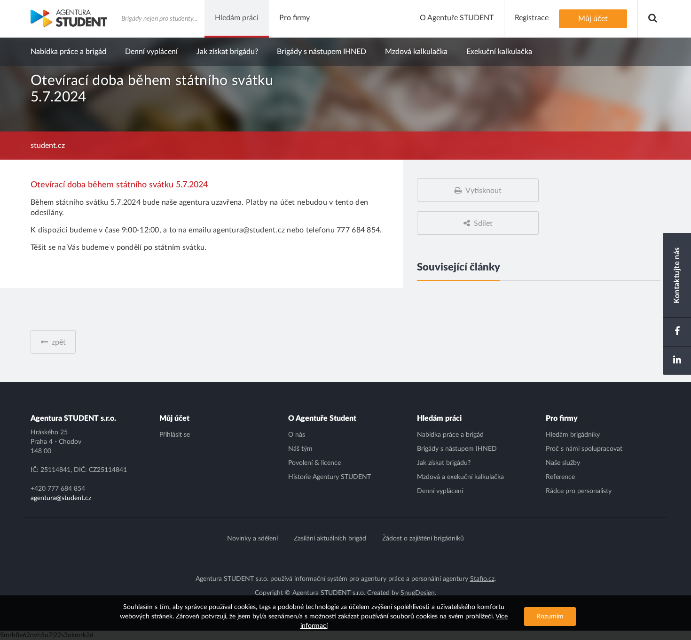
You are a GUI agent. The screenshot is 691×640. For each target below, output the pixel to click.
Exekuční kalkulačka (499, 51)
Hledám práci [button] (237, 18)
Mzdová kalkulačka (416, 51)
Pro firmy (562, 418)
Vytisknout (483, 190)
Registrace (532, 18)
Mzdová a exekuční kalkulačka (460, 477)
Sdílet (483, 223)
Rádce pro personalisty (579, 491)
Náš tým (300, 449)
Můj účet (174, 418)
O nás (296, 435)
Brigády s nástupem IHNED (321, 51)
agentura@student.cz (61, 498)
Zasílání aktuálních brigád (330, 538)
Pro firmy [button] (294, 18)
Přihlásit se (174, 435)
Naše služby (563, 463)
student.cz (48, 145)
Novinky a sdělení (252, 538)
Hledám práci (439, 418)
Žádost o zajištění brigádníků (423, 538)
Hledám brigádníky (573, 435)
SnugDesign (417, 593)
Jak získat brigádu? (227, 51)
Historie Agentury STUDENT (329, 477)
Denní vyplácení (151, 51)
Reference (560, 477)
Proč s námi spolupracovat (584, 449)
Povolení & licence (314, 463)
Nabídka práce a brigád (68, 51)
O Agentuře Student (322, 418)
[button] (652, 19)
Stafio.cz (482, 579)
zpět (59, 342)
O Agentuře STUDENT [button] (457, 18)
